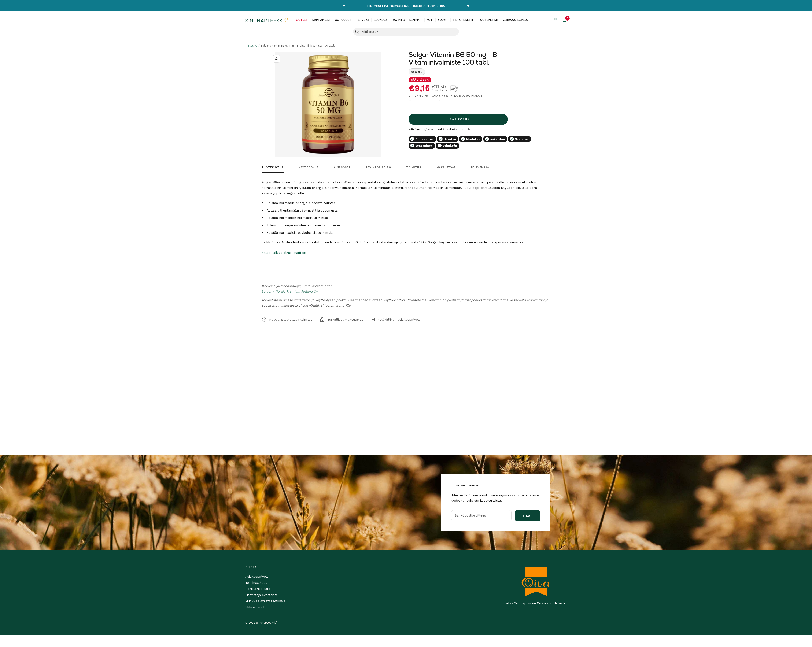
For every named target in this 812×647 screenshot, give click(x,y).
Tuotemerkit (488, 20)
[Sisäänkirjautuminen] (555, 20)
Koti (430, 20)
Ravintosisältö (378, 167)
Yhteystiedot (255, 607)
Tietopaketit (463, 20)
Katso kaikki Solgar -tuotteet (284, 253)
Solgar (416, 72)
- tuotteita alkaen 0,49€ (427, 5)
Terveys (362, 20)
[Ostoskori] (564, 20)
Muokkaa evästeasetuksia (265, 601)
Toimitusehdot (256, 583)
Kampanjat (321, 20)
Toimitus (413, 167)
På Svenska (480, 167)
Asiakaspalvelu (515, 20)
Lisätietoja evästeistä (261, 595)
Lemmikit (415, 20)
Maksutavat (446, 167)
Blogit (443, 20)
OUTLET (302, 20)
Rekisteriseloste (257, 589)
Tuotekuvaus (273, 167)
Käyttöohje (309, 167)
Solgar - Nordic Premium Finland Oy (290, 291)
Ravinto (398, 20)
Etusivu (252, 45)
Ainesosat (342, 167)
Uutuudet (343, 20)
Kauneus (380, 20)
